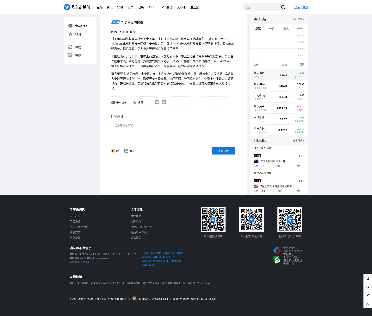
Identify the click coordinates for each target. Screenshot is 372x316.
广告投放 (75, 221)
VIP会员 (167, 7)
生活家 (194, 7)
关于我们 (75, 216)
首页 (99, 7)
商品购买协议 (138, 232)
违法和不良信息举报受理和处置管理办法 (162, 253)
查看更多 (298, 19)
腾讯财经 (74, 283)
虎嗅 (183, 283)
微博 (78, 55)
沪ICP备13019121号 (120, 298)
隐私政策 (135, 237)
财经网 (85, 283)
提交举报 (176, 261)
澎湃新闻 (95, 283)
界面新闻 (107, 283)
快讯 (120, 7)
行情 (130, 7)
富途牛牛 (147, 283)
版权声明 (135, 216)
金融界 (191, 283)
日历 (141, 7)
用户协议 (135, 221)
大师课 (181, 7)
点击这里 (85, 262)
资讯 (110, 7)
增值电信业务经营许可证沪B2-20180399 (194, 298)
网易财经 (159, 283)
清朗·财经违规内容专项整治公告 (158, 257)
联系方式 (75, 232)
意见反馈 (75, 237)
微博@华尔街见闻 (290, 236)
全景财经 (119, 283)
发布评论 (223, 151)
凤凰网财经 (172, 283)
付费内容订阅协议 (141, 227)
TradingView (204, 283)
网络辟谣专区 (149, 265)
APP (151, 7)
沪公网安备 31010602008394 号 (154, 298)
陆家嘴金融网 (133, 283)
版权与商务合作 (79, 227)
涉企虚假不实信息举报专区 (156, 261)
